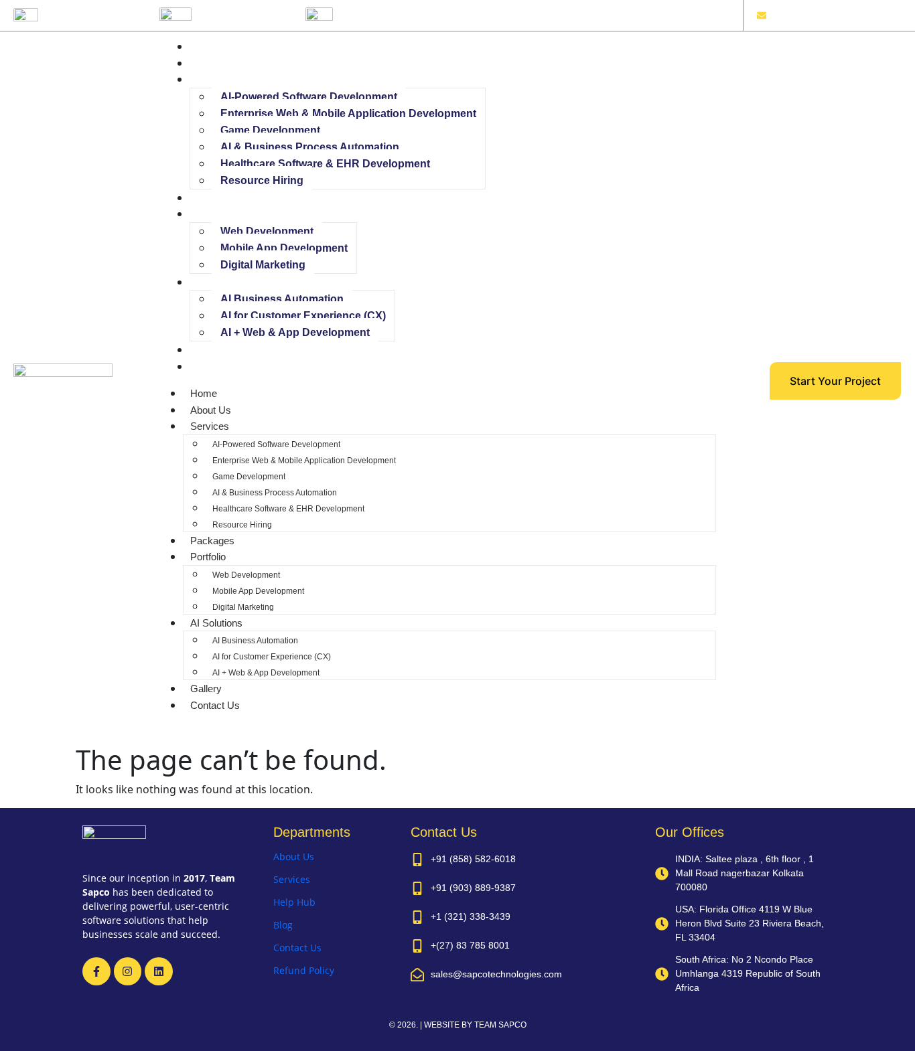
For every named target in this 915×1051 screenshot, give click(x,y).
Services (213, 79)
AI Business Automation (282, 299)
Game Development (270, 130)
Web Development (266, 231)
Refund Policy (303, 970)
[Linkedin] (159, 971)
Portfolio (212, 214)
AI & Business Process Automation (309, 147)
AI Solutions (220, 282)
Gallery (210, 349)
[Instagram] (128, 971)
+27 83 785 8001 (379, 12)
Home (207, 46)
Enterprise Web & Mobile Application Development (348, 113)
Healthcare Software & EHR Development (325, 163)
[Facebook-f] (96, 971)
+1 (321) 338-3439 (242, 12)
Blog (283, 924)
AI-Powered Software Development (308, 96)
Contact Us (219, 366)
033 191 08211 (80, 12)
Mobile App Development (284, 248)
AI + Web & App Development (295, 332)
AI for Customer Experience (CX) (303, 315)
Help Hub (294, 902)
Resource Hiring (261, 180)
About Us (214, 63)
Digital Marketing (262, 264)
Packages (216, 198)
